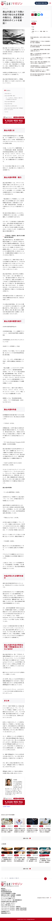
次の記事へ (8, 806)
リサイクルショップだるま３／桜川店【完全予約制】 (14, 910)
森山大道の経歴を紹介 (9, 101)
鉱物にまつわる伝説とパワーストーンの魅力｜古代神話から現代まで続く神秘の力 (40, 70)
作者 (33, 29)
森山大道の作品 (8, 103)
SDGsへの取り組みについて (8, 905)
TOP (2, 878)
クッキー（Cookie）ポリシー (8, 903)
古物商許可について (6, 890)
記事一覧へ (26, 838)
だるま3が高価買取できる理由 (8, 893)
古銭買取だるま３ (5, 911)
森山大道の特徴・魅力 (9, 95)
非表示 (8, 90)
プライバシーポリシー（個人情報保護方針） (12, 900)
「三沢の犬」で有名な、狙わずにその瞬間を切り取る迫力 (14, 98)
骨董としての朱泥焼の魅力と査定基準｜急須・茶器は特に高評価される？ (40, 54)
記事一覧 (6, 878)
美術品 (33, 23)
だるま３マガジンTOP (43, 898)
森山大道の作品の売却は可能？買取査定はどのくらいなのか (13, 108)
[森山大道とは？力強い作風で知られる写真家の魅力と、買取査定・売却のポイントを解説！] (32, 14)
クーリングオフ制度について (8, 898)
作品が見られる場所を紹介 (10, 106)
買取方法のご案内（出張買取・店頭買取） (11, 895)
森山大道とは (7, 93)
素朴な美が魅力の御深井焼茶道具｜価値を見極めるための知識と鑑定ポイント (40, 74)
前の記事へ (5, 806)
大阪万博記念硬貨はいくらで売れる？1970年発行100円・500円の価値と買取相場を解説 (40, 66)
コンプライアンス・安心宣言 (8, 897)
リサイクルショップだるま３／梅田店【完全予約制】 (14, 908)
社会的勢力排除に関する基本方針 (9, 901)
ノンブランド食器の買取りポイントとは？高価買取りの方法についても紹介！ (40, 58)
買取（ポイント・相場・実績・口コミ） (40, 32)
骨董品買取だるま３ (6, 913)
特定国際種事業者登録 (6, 892)
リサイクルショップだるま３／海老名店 (11, 906)
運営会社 (3, 888)
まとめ (6, 111)
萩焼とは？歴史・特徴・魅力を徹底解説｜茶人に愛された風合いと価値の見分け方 (40, 62)
